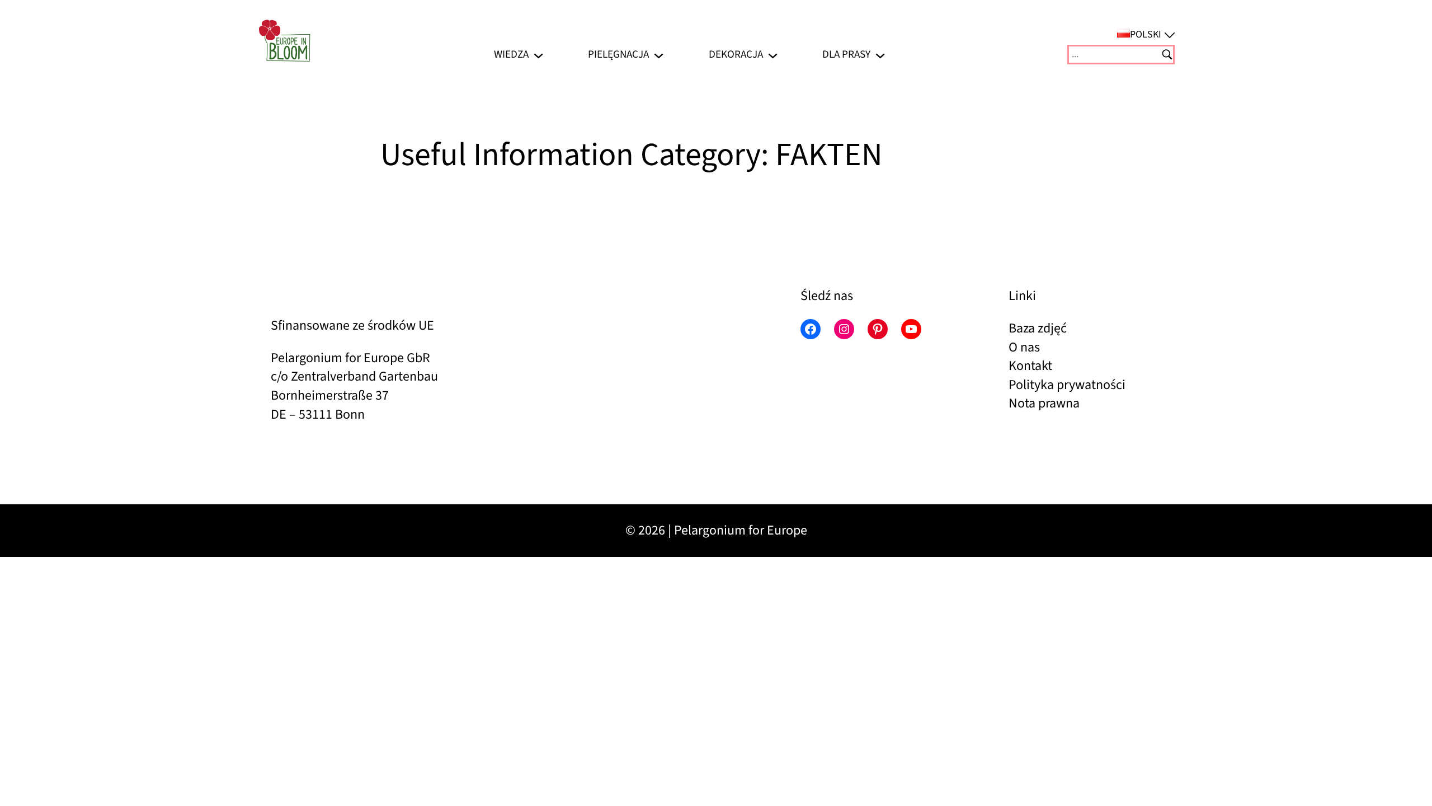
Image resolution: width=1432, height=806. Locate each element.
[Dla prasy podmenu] (880, 54)
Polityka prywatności (1067, 385)
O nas (1024, 347)
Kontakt (1030, 366)
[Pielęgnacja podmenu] (658, 54)
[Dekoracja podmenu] (772, 54)
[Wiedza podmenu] (538, 54)
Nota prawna (1044, 403)
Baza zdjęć (1038, 328)
